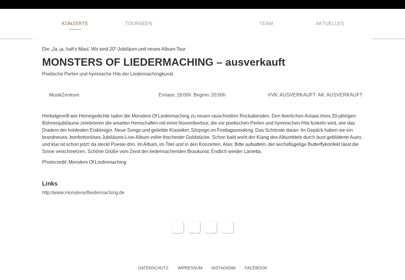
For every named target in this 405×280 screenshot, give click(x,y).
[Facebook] (361, 4)
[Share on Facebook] (178, 227)
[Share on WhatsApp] (211, 227)
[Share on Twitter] (194, 227)
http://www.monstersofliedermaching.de (83, 192)
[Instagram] (370, 4)
